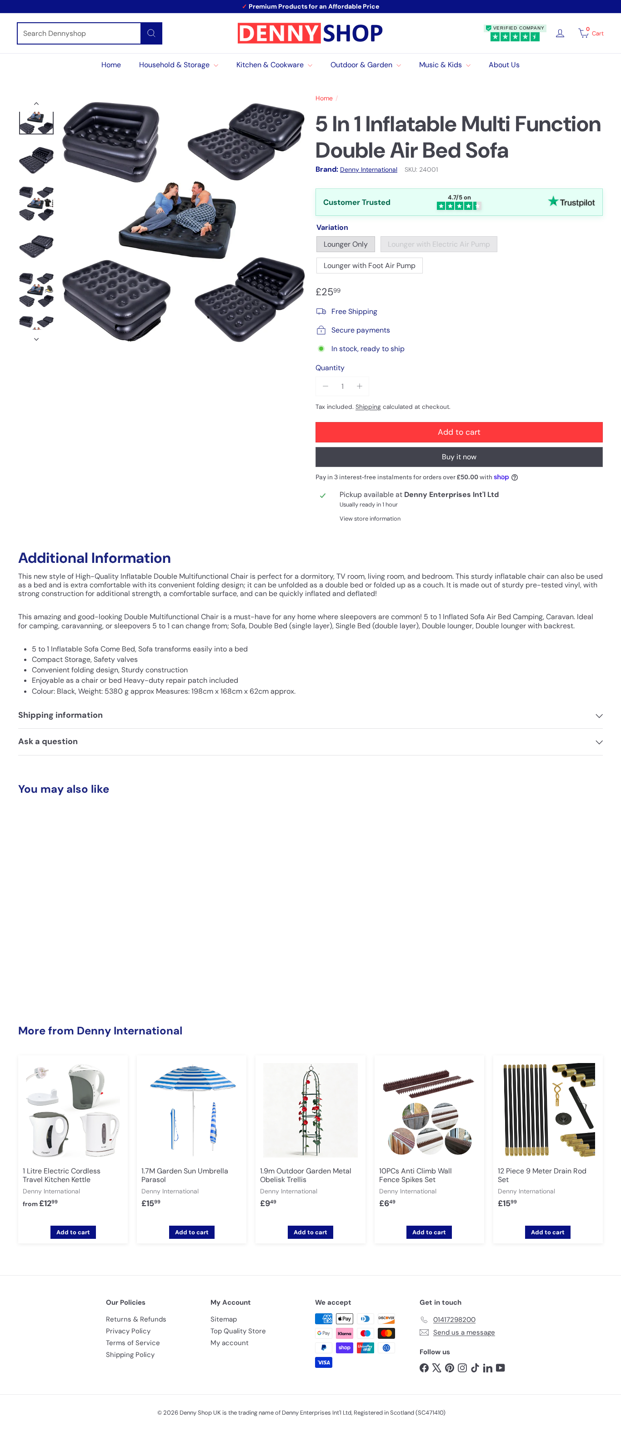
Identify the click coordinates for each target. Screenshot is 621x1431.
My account (229, 1342)
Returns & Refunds (136, 1319)
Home (111, 65)
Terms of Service (133, 1342)
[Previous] (36, 105)
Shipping (368, 407)
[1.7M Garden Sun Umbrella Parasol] (191, 1138)
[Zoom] (183, 221)
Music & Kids (441, 65)
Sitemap (223, 1319)
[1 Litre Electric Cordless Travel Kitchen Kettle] (73, 1138)
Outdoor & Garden (362, 65)
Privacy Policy (128, 1331)
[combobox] (89, 33)
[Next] (36, 336)
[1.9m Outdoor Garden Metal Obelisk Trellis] (310, 1138)
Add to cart (63, 981)
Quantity (330, 367)
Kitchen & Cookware (270, 65)
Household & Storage (175, 65)
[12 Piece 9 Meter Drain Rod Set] (548, 1138)
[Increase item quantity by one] (359, 386)
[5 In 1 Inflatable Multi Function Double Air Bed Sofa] (63, 892)
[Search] (151, 33)
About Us (504, 65)
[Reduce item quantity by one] (325, 386)
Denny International (129, 1031)
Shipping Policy (130, 1354)
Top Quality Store (238, 1331)
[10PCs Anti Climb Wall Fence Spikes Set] (429, 1138)
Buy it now (459, 457)
